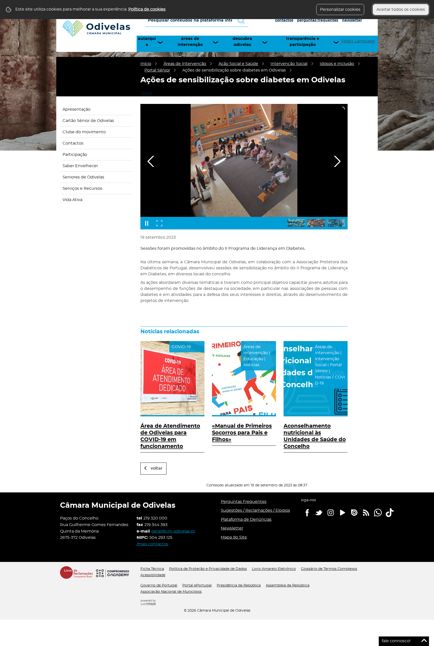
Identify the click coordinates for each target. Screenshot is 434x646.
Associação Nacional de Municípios (171, 592)
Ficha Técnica (152, 569)
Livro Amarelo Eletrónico (274, 569)
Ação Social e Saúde (238, 64)
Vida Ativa (72, 200)
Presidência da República (239, 585)
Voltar (156, 468)
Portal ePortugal (197, 585)
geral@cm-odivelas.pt (173, 531)
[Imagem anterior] (150, 161)
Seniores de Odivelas (83, 177)
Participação (75, 155)
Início (145, 64)
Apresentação (76, 109)
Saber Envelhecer (80, 166)
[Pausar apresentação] (146, 223)
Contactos (284, 20)
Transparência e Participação (302, 42)
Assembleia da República (287, 585)
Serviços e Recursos (82, 188)
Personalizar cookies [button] (340, 10)
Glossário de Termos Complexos (329, 569)
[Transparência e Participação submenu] (338, 42)
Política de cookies (147, 9)
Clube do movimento (84, 132)
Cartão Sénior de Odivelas (88, 121)
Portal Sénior (157, 70)
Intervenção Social (288, 64)
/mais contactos (152, 544)
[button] (296, 223)
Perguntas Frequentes (317, 20)
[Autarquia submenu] (162, 42)
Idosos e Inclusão (337, 64)
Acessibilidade (152, 575)
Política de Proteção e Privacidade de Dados (208, 569)
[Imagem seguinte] (337, 161)
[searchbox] (196, 20)
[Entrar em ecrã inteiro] (159, 223)
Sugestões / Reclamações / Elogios (255, 510)
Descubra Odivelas (242, 42)
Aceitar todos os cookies (400, 10)
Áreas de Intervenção (190, 42)
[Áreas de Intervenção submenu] (217, 42)
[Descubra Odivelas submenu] (267, 42)
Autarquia (147, 42)
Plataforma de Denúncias (246, 520)
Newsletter (352, 20)
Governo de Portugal (158, 585)
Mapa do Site (234, 537)
